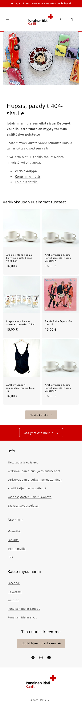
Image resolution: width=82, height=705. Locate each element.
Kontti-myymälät (27, 176)
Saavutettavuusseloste (23, 505)
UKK (10, 557)
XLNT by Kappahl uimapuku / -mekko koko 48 (20, 387)
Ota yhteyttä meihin (39, 433)
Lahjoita (13, 540)
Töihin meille (17, 548)
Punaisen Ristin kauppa (24, 608)
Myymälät (14, 531)
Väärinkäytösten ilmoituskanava (29, 497)
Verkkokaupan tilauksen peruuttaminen (35, 479)
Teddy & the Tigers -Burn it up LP (59, 323)
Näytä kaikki (39, 415)
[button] (8, 19)
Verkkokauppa (26, 171)
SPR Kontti (45, 700)
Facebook (14, 583)
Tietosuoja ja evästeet (23, 462)
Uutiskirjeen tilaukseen (39, 643)
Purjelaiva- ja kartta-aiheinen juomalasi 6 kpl (20, 323)
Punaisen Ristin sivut (22, 617)
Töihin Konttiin (26, 182)
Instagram (15, 591)
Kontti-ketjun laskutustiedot (27, 488)
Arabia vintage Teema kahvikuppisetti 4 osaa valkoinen (19, 257)
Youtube (13, 600)
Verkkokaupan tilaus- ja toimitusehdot (34, 471)
